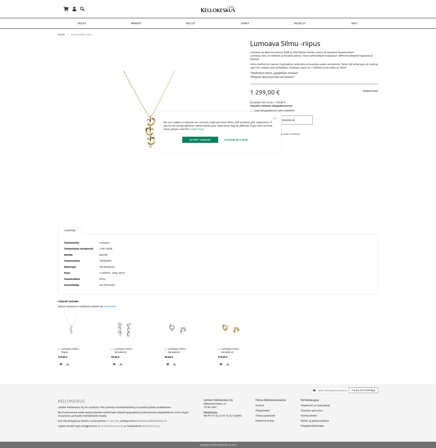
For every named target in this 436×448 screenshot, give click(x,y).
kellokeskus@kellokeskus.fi (151, 420)
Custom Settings (236, 139)
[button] (61, 364)
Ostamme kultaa (264, 420)
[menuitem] (81, 23)
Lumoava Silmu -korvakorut (124, 350)
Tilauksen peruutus (311, 410)
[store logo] (218, 9)
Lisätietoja (70, 230)
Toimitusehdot (308, 415)
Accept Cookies (200, 139)
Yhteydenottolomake (312, 425)
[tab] (70, 230)
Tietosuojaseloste (265, 415)
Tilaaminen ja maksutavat (315, 405)
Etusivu (61, 34)
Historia (259, 405)
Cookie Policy (197, 129)
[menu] (218, 23)
